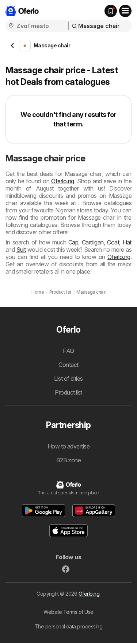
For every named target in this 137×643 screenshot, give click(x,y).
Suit (21, 249)
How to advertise (68, 446)
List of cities (68, 378)
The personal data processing (69, 626)
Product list (68, 392)
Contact (68, 364)
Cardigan (93, 242)
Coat (113, 242)
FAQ (68, 350)
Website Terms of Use (68, 612)
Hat (127, 242)
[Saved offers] (110, 11)
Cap (73, 242)
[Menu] (125, 11)
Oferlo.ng (62, 181)
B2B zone (68, 460)
